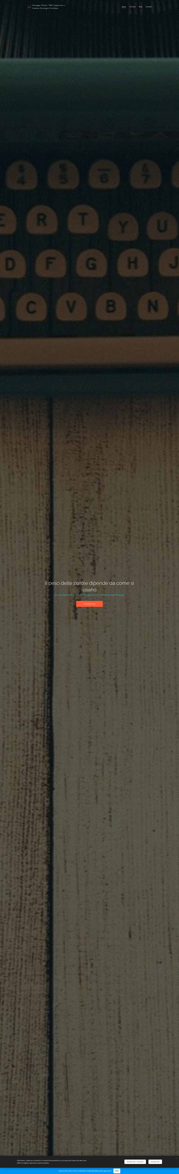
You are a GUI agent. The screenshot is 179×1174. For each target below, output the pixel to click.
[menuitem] (124, 6)
